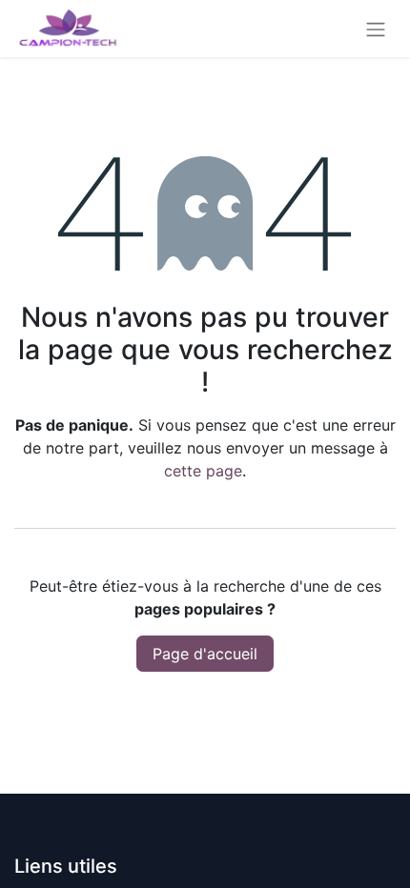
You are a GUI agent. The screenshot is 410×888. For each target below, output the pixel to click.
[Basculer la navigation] (376, 29)
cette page (203, 470)
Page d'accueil (205, 653)
